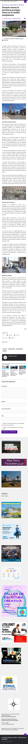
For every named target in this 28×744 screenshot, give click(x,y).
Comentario (4, 386)
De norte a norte (7, 18)
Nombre (3, 401)
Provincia (21, 5)
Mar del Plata (6, 5)
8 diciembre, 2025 (17, 18)
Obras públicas (14, 5)
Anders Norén (8, 741)
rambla (4, 350)
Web (2, 415)
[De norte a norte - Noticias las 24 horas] (14, 2)
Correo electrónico (6, 408)
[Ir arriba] (25, 734)
